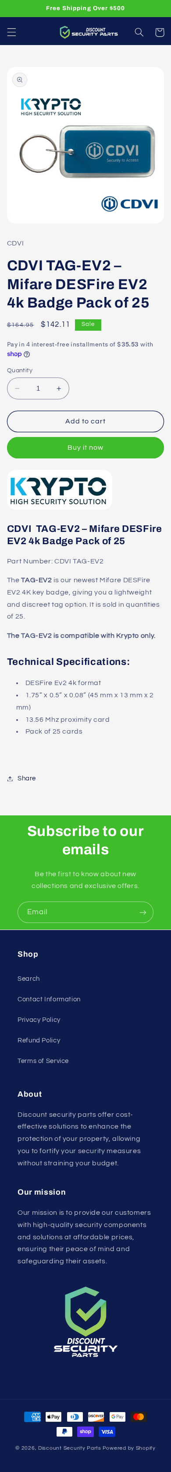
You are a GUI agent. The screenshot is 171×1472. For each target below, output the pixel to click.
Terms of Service (43, 1061)
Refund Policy (39, 1040)
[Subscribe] (143, 912)
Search (29, 979)
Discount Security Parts (69, 1448)
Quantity (19, 370)
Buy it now (86, 447)
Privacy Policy (39, 1020)
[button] (11, 32)
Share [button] (27, 778)
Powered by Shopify (129, 1448)
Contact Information (49, 999)
